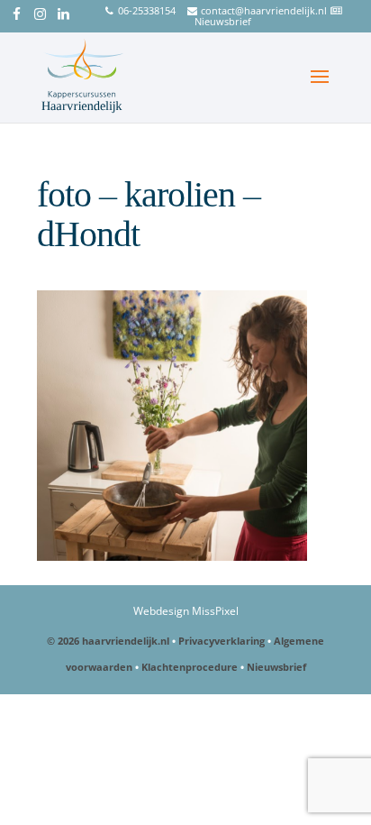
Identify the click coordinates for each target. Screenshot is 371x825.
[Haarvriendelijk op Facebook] (16, 16)
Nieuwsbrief (223, 21)
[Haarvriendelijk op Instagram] (40, 16)
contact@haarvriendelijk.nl (264, 10)
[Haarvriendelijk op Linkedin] (63, 16)
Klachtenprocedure (189, 667)
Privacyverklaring (221, 640)
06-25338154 (147, 10)
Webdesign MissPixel (186, 611)
